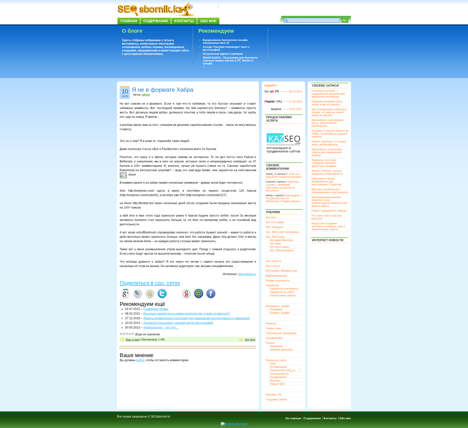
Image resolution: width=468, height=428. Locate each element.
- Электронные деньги (281, 295)
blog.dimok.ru (247, 274)
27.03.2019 (295, 101)
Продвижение (274, 338)
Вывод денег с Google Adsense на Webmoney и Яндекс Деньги (284, 198)
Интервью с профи (277, 306)
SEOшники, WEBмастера (281, 270)
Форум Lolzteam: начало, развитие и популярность (327, 172)
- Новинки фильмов (280, 349)
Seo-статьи (273, 265)
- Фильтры (274, 380)
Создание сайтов (276, 399)
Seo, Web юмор (275, 236)
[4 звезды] (129, 333)
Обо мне (208, 21)
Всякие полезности (277, 280)
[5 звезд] (132, 333)
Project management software (329, 210)
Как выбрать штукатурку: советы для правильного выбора (327, 152)
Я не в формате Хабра (162, 89)
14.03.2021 (295, 109)
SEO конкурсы (275, 227)
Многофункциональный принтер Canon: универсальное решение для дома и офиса (329, 201)
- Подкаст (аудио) (279, 312)
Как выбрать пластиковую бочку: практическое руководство (328, 123)
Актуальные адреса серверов (223, 53)
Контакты (184, 21)
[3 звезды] (127, 333)
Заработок (272, 285)
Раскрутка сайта (276, 360)
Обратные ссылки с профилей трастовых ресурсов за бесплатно (282, 186)
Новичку (271, 323)
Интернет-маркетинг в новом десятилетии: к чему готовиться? (186, 313)
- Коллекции (275, 346)
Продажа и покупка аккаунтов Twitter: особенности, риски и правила (330, 133)
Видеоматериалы (276, 275)
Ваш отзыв (132, 339)
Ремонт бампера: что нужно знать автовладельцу (329, 143)
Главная (128, 21)
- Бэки (272, 363)
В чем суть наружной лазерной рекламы (284, 175)
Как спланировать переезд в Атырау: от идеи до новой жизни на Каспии (329, 112)
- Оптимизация (277, 366)
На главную (293, 418)
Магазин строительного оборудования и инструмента (330, 191)
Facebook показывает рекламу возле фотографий (178, 323)
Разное (270, 342)
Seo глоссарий (275, 222)
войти (140, 360)
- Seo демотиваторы (280, 240)
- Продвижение (277, 377)
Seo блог (250, 339)
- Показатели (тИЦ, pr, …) (284, 370)
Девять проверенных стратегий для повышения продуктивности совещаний (197, 318)
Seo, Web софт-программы (282, 231)
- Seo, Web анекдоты (281, 250)
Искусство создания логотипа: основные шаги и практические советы (328, 226)
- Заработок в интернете (283, 288)
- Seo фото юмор (278, 246)
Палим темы (273, 328)
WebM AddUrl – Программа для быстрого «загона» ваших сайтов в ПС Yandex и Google (230, 60)
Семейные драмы (156, 309)
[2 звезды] (124, 333)
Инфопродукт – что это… (161, 327)
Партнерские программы (281, 333)
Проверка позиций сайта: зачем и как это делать (327, 103)
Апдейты (270, 85)
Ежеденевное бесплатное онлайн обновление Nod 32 (225, 41)
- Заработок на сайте (281, 291)
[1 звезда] (121, 333)
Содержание (155, 21)
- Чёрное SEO (276, 383)
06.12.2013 (295, 91)
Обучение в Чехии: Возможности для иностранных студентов (326, 181)
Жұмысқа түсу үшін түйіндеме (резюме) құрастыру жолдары (324, 163)
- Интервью (275, 309)
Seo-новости (273, 260)
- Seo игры (274, 243)
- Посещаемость (278, 373)
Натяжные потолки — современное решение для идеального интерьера (328, 93)
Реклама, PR (274, 394)
